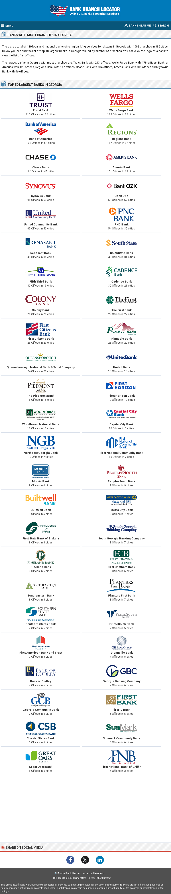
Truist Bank (41, 110)
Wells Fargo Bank (121, 110)
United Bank (121, 367)
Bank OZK (121, 196)
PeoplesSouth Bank (121, 481)
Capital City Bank (121, 424)
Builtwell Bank (41, 510)
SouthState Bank (121, 253)
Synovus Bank (41, 196)
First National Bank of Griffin (121, 766)
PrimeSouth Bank (121, 624)
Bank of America (41, 138)
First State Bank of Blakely (40, 538)
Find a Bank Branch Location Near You (80, 873)
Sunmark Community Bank (121, 738)
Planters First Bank (121, 595)
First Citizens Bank (41, 338)
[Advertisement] (85, 809)
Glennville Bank (121, 652)
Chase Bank (40, 167)
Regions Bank (121, 138)
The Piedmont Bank (40, 395)
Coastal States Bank (41, 738)
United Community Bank (40, 224)
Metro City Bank (121, 510)
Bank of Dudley (40, 681)
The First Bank (122, 310)
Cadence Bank (121, 281)
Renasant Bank (40, 253)
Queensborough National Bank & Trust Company (41, 367)
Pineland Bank (41, 567)
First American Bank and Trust (40, 652)
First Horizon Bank (121, 395)
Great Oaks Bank (40, 766)
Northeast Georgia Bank (41, 452)
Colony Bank (40, 310)
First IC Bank (121, 709)
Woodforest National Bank (40, 424)
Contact (107, 878)
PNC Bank (121, 224)
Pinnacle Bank (121, 338)
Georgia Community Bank (41, 709)
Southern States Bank (41, 624)
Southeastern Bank (40, 595)
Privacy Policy (95, 878)
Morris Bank (40, 481)
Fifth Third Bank (41, 281)
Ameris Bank (121, 167)
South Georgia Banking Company (121, 538)
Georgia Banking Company (121, 681)
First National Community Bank (121, 452)
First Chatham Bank (121, 567)
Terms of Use (79, 878)
